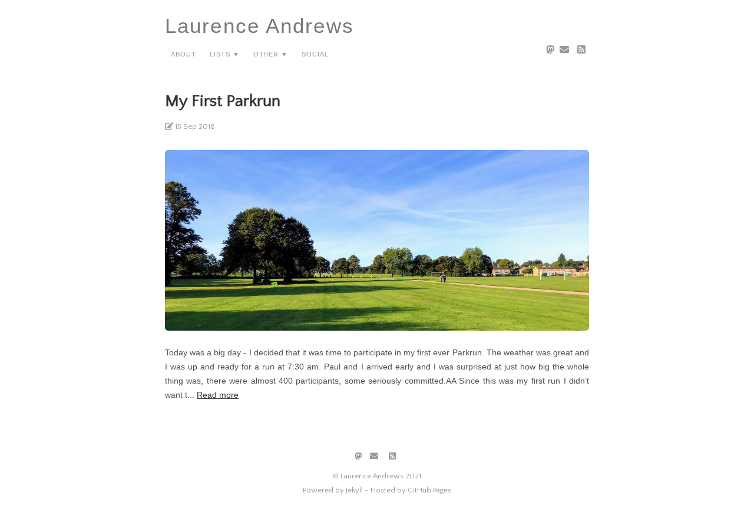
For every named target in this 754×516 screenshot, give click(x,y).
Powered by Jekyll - (335, 490)
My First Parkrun (222, 101)
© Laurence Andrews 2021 (377, 476)
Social (315, 53)
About (183, 53)
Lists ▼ (225, 53)
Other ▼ (271, 53)
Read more (218, 395)
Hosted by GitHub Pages (411, 490)
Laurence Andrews (259, 25)
